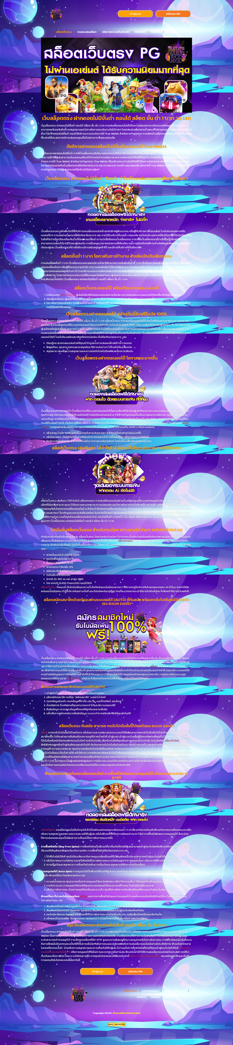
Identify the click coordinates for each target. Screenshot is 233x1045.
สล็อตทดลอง (125, 541)
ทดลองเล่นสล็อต (86, 32)
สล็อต (154, 666)
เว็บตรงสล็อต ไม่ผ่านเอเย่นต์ (126, 1013)
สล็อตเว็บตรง (64, 32)
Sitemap (171, 32)
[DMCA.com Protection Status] (116, 1025)
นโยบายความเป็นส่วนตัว (115, 32)
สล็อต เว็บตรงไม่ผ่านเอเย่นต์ (145, 956)
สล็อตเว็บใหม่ (172, 741)
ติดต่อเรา (140, 32)
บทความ (156, 32)
